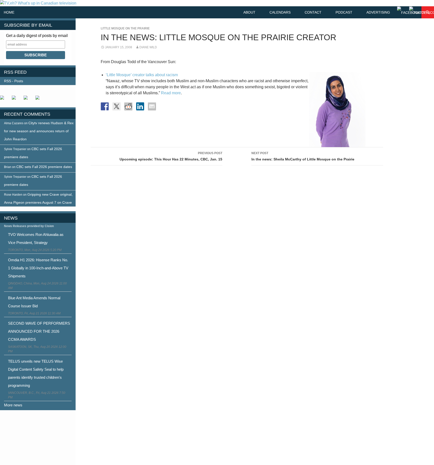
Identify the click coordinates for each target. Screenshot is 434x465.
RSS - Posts (13, 81)
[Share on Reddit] (128, 106)
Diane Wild (148, 47)
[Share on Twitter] (117, 106)
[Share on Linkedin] (140, 106)
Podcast (344, 12)
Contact (313, 12)
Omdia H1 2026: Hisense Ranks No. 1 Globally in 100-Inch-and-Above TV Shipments (38, 268)
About (249, 12)
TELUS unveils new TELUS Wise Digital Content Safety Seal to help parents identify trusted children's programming (36, 373)
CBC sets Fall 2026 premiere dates (44, 167)
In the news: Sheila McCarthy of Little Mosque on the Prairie (302, 156)
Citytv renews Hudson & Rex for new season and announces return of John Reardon (39, 131)
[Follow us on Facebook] (4, 100)
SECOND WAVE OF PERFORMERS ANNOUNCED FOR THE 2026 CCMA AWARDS (39, 331)
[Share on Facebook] (105, 106)
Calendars (280, 12)
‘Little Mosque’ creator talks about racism (142, 75)
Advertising (378, 12)
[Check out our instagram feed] (39, 100)
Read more (171, 93)
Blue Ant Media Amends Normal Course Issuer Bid (34, 302)
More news (13, 405)
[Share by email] (152, 106)
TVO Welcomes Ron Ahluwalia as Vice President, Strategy (36, 238)
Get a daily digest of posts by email (37, 35)
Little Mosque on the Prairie (125, 28)
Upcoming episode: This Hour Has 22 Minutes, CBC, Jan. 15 (171, 156)
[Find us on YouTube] (28, 100)
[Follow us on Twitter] (16, 100)
